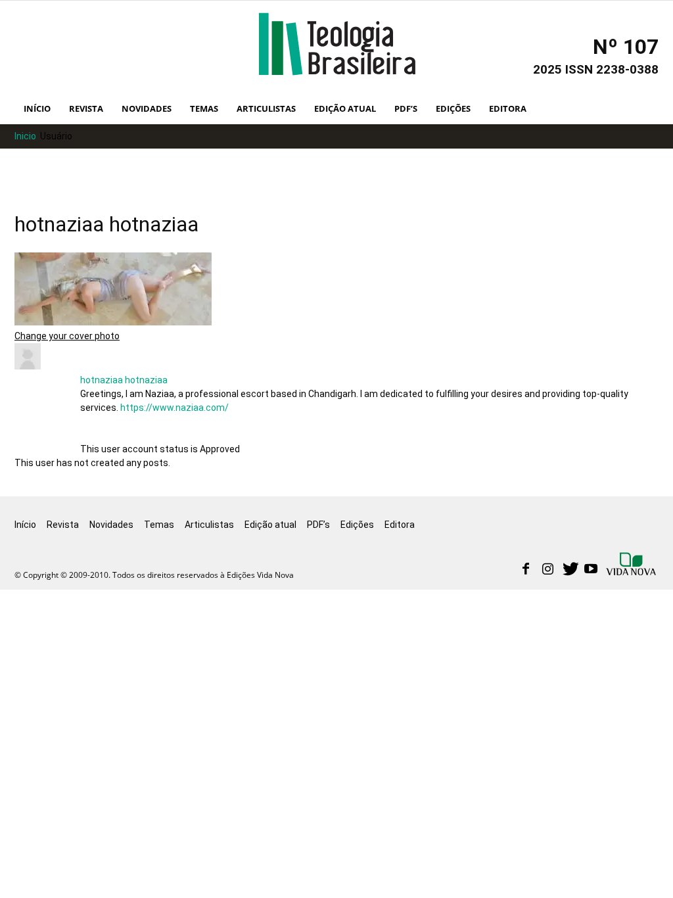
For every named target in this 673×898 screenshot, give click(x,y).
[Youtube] (590, 570)
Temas (204, 108)
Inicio (25, 136)
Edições (453, 108)
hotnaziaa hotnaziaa (124, 380)
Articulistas (266, 108)
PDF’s (405, 108)
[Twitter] (569, 570)
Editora (507, 108)
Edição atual (345, 108)
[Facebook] (525, 570)
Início (37, 108)
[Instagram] (547, 570)
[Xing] (632, 565)
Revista (86, 108)
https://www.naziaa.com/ (174, 407)
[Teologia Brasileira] (336, 44)
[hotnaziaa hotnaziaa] (27, 366)
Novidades (147, 108)
